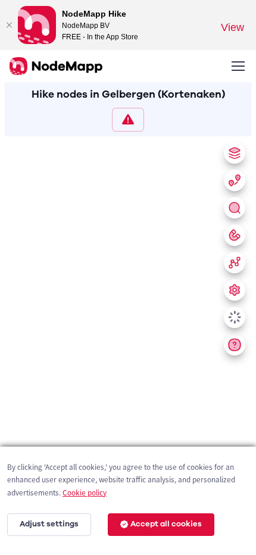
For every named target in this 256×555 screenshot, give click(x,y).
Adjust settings (49, 524)
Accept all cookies (166, 524)
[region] (128, 343)
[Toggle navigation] (237, 66)
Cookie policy (85, 493)
